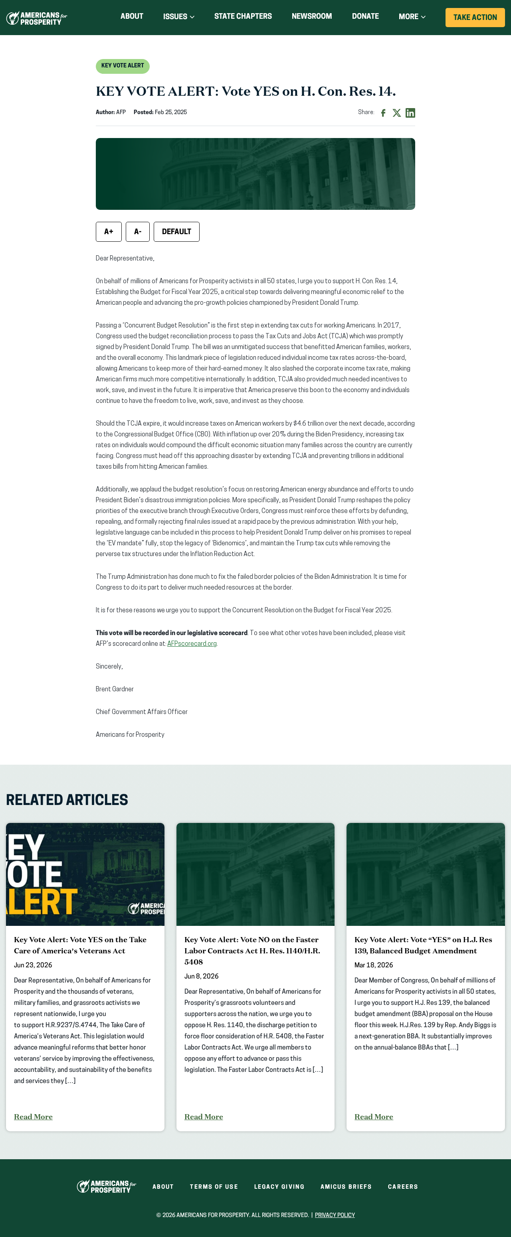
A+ (108, 232)
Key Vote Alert (122, 66)
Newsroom (312, 17)
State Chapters (243, 17)
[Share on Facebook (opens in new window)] (383, 113)
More (408, 17)
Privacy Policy (335, 1216)
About (132, 17)
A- (137, 232)
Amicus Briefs (346, 1187)
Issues (175, 17)
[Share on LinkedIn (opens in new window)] (410, 113)
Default (176, 232)
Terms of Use (214, 1187)
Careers (403, 1187)
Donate (365, 18)
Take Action (479, 20)
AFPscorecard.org (192, 644)
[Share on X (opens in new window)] (397, 113)
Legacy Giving (279, 1187)
